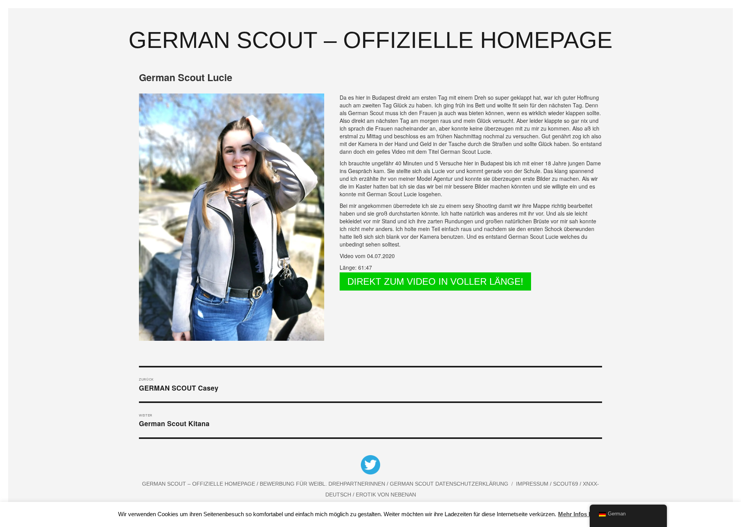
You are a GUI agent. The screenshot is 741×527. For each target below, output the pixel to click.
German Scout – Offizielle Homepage (370, 40)
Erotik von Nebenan (385, 494)
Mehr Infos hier (578, 514)
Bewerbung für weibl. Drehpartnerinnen (323, 484)
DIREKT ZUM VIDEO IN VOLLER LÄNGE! (435, 281)
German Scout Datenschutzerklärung (449, 484)
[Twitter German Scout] (370, 466)
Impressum (533, 484)
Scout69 (566, 484)
